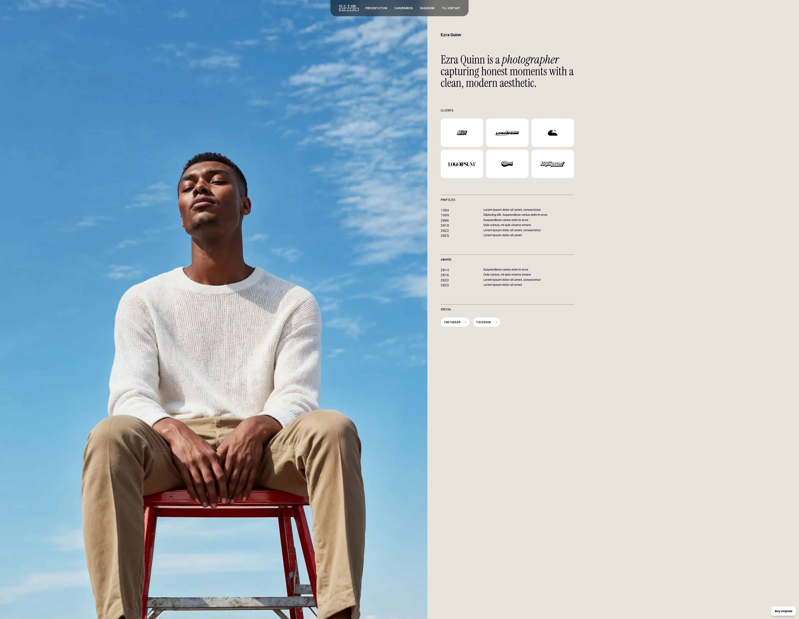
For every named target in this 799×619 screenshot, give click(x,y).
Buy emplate (783, 611)
